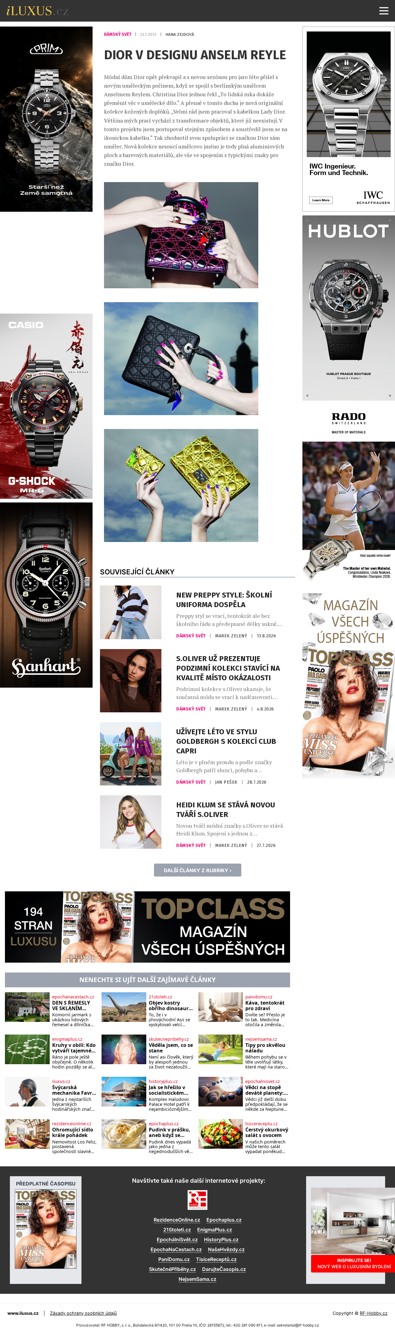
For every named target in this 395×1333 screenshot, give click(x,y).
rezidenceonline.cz (71, 1124)
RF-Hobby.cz (374, 1313)
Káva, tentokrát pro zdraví (265, 1005)
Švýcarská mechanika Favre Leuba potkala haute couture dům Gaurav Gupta (73, 1090)
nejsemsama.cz (261, 1039)
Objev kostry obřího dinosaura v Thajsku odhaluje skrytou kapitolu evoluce (170, 1005)
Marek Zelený (231, 636)
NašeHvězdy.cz (226, 1249)
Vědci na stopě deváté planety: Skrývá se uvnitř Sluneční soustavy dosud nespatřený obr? (265, 1090)
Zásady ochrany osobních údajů (83, 1313)
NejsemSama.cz (197, 1279)
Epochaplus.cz (224, 1220)
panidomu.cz (258, 997)
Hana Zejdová (179, 34)
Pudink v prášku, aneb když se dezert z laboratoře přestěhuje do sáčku (169, 1132)
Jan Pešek (227, 782)
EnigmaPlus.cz (214, 1230)
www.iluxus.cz (23, 1313)
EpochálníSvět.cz (177, 1239)
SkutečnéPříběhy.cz (172, 1269)
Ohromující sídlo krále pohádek (72, 1132)
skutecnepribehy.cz (169, 1039)
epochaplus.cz (164, 1124)
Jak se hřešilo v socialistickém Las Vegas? (167, 1090)
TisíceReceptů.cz (216, 1259)
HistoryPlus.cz (221, 1239)
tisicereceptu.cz (261, 1124)
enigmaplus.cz (67, 1039)
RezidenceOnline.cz (177, 1220)
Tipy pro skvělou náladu (265, 1048)
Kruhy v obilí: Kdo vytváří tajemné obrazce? (74, 1048)
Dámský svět (118, 34)
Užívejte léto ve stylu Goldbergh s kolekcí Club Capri (226, 741)
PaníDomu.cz (174, 1259)
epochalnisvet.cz (262, 1081)
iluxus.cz (61, 1081)
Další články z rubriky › (197, 870)
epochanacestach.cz (73, 997)
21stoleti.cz (160, 997)
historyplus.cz (163, 1081)
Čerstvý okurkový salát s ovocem (266, 1132)
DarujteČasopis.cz (224, 1269)
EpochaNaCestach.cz (176, 1249)
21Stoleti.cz (177, 1230)
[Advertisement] (46, 261)
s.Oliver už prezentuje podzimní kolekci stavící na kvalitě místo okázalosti (228, 668)
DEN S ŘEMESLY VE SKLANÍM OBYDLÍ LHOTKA (72, 1005)
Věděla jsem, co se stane (171, 1048)
